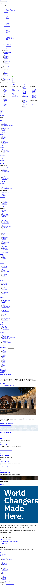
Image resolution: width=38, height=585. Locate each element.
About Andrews (2, 345)
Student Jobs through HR (6, 338)
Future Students (4, 84)
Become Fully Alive (5, 472)
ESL (6, 17)
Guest (7, 16)
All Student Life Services (9, 40)
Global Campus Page (5, 292)
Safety (7, 32)
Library (5, 62)
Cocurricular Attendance (25, 107)
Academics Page (4, 322)
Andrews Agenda (8, 44)
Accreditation (8, 584)
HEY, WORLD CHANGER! (5, 425)
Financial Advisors (5, 187)
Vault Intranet (6, 58)
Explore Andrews (8, 9)
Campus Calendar (4, 341)
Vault (24, 100)
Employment (4, 577)
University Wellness (9, 37)
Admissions (6, 12)
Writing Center (4, 313)
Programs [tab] (1, 120)
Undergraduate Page (5, 274)
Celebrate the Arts (4, 466)
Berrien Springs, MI (5, 558)
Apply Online (4, 578)
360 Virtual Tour (4, 563)
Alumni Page (6, 75)
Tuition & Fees (8, 21)
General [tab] (1, 264)
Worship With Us (4, 461)
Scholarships (8, 23)
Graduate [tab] (1, 280)
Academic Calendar (9, 28)
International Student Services (34, 97)
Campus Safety (34, 95)
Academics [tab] (2, 297)
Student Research (4, 327)
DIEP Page (3, 287)
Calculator (7, 22)
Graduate (7, 8)
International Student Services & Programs (8, 337)
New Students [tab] (2, 183)
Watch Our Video (3, 535)
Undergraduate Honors (5, 171)
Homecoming (6, 73)
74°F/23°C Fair (4, 559)
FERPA (7, 30)
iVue (4, 54)
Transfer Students (4, 276)
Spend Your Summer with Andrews (11, 10)
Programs (3, 356)
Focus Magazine (8, 46)
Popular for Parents (7, 26)
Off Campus (4, 304)
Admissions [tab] (2, 263)
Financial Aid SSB (5, 214)
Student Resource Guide (5, 192)
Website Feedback (5, 564)
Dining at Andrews (8, 36)
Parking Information (5, 569)
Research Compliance (5, 329)
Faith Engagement (5, 219)
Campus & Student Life (6, 450)
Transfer (7, 15)
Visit (3, 77)
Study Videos (4, 195)
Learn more (2, 438)
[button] (9, 79)
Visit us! (5, 107)
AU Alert (7, 45)
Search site (2, 82)
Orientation (14, 95)
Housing (7, 39)
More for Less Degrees (6, 88)
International (4, 354)
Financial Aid (4, 268)
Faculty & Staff (4, 48)
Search (2, 110)
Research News (4, 325)
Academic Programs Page (6, 300)
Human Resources (5, 249)
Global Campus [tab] (2, 290)
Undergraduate (8, 7)
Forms (32, 104)
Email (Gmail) (6, 53)
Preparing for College (5, 128)
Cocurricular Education (25, 95)
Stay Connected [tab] (2, 155)
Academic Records (5, 220)
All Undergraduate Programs (7, 385)
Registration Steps (5, 194)
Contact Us (4, 355)
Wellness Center (6, 63)
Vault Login (4, 576)
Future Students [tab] (2, 163)
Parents (3, 3)
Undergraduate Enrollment (6, 358)
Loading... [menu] (3, 80)
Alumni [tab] (1, 254)
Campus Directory (5, 570)
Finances (3, 362)
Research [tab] (1, 324)
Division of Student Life (5, 344)
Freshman (7, 14)
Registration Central (7, 59)
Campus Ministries (8, 35)
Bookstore (3, 573)
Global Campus (4, 303)
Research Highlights (5, 326)
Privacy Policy (12, 584)
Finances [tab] (1, 134)
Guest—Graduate (5, 104)
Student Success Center (5, 223)
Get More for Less (3, 383)
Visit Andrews (4, 579)
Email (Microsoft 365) (7, 52)
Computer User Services (7, 57)
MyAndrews (25, 99)
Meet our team (2, 552)
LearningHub (4, 216)
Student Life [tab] (2, 147)
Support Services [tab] (2, 308)
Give (3, 78)
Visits (3, 350)
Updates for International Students (15, 90)
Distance (5, 91)
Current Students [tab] (2, 197)
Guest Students (4, 283)
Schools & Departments (5, 307)
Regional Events (4, 255)
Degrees (3, 293)
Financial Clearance (5, 231)
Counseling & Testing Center (10, 38)
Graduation (7, 29)
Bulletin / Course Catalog (6, 318)
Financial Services (15, 96)
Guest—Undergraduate (6, 102)
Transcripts (5, 72)
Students (3, 47)
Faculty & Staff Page (7, 66)
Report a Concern (6, 65)
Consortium (4, 305)
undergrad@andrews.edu (18, 550)
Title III (3, 357)
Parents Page (2, 160)
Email (5, 71)
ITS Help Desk (4, 227)
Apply (1, 111)
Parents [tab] (1, 118)
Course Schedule (6, 56)
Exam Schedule (25, 90)
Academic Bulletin (7, 61)
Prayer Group (8, 31)
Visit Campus (4, 270)
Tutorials (7, 24)
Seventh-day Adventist (4, 581)
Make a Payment (4, 232)
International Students (5, 271)
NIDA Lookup (6, 55)
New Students (12, 84)
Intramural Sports (4, 340)
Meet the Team (4, 278)
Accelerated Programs (5, 374)
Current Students (24, 84)
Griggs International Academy (6, 306)
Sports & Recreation (5, 455)
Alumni (3, 67)
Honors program (4, 314)
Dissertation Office (5, 312)
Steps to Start (4, 186)
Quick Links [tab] (2, 115)
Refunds (33, 103)
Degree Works (4, 212)
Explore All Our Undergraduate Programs (6, 423)
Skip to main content (3, 0)
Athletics (3, 572)
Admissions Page (4, 266)
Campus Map (4, 568)
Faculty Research (4, 328)
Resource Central (6, 60)
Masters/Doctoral (4, 282)
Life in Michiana (4, 444)
